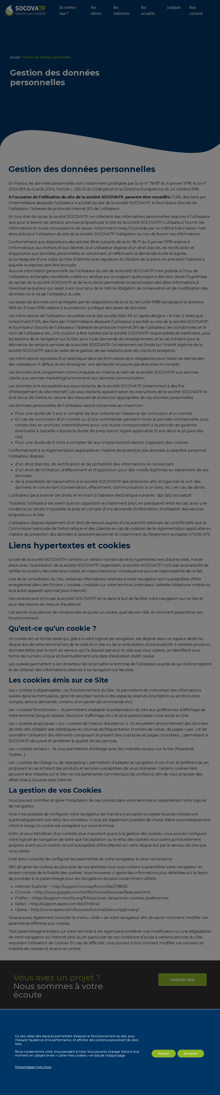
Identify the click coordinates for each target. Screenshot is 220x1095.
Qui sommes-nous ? (68, 10)
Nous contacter (196, 10)
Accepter (191, 1053)
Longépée (174, 7)
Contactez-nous (182, 979)
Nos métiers (96, 10)
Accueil (15, 57)
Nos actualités (148, 10)
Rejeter (163, 1053)
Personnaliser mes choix (33, 1067)
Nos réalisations (121, 10)
